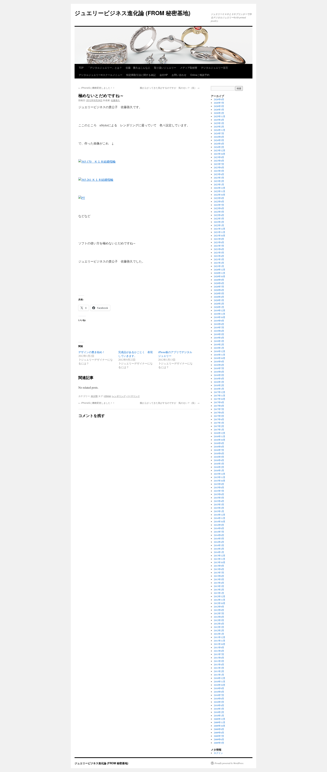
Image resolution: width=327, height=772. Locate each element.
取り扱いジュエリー (165, 67)
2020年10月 (219, 276)
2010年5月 (219, 701)
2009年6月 (219, 739)
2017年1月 (219, 429)
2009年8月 (219, 732)
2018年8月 (219, 364)
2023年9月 (219, 157)
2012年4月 (219, 623)
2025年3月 (219, 123)
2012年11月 (219, 599)
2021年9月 (219, 238)
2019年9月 (219, 320)
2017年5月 (219, 415)
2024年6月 (219, 136)
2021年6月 (219, 249)
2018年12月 (219, 351)
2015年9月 (219, 483)
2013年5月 (219, 579)
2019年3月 (219, 341)
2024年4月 (219, 143)
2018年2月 (219, 385)
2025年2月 (219, 126)
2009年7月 (219, 735)
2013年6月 (219, 575)
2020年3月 (219, 300)
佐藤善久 (115, 100)
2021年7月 (219, 245)
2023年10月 (219, 153)
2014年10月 (219, 521)
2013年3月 (219, 586)
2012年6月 (219, 616)
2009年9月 (219, 729)
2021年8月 (219, 242)
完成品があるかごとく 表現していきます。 (135, 354)
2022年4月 (219, 215)
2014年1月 (219, 552)
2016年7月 (219, 449)
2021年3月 (219, 259)
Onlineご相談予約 (199, 75)
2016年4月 (219, 460)
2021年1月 (219, 266)
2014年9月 (219, 524)
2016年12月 (219, 432)
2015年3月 (219, 504)
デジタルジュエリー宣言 (214, 67)
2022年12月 (219, 187)
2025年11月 (219, 116)
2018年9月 (219, 361)
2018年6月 (219, 371)
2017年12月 (219, 392)
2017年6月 (219, 412)
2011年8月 (219, 650)
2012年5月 (219, 620)
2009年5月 (219, 742)
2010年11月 (219, 681)
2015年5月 (219, 497)
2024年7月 (219, 133)
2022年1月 (219, 225)
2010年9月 (219, 688)
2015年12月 (219, 473)
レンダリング (119, 396)
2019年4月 (219, 337)
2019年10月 (219, 317)
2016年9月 (219, 443)
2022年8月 (219, 201)
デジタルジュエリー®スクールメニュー (100, 75)
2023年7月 (219, 163)
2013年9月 (219, 565)
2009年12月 (219, 718)
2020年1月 (219, 306)
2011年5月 (219, 660)
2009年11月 (219, 722)
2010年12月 (219, 678)
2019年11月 (219, 313)
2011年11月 (219, 640)
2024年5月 (219, 140)
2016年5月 (219, 456)
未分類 (94, 396)
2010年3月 (219, 708)
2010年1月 (219, 715)
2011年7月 (219, 654)
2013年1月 (219, 592)
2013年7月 (219, 572)
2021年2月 (219, 262)
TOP (81, 67)
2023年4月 (219, 174)
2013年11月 (219, 558)
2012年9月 (219, 606)
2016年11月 (219, 436)
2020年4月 (219, 296)
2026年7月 (219, 102)
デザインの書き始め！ (91, 352)
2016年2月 (219, 466)
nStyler (107, 396)
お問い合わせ (179, 75)
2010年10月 (219, 684)
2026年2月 (219, 112)
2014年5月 (219, 538)
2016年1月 (219, 470)
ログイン (218, 752)
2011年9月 (219, 647)
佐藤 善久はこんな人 (138, 67)
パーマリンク (133, 396)
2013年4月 (219, 582)
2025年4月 (219, 119)
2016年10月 (219, 439)
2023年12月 (219, 150)
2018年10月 (219, 358)
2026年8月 (219, 99)
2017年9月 (219, 402)
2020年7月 (219, 286)
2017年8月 (219, 405)
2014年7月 (219, 531)
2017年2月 (219, 426)
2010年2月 (219, 712)
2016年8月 (219, 446)
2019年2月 (219, 344)
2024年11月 (219, 129)
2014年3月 (219, 545)
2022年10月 (219, 194)
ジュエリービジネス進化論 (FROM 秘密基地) (132, 13)
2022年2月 (219, 221)
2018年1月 (219, 388)
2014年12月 (219, 514)
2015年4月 (219, 500)
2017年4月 (219, 419)
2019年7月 (219, 327)
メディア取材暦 (188, 67)
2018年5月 (219, 375)
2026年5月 (219, 106)
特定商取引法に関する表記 (141, 75)
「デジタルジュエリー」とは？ (104, 67)
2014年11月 (219, 518)
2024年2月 (219, 146)
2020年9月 (219, 279)
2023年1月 (219, 184)
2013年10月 (219, 562)
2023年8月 (219, 160)
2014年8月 (219, 528)
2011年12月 (219, 637)
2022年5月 (219, 211)
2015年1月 (219, 511)
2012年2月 (219, 630)
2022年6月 (219, 208)
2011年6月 (219, 657)
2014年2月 (219, 548)
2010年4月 (219, 705)
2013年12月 (219, 555)
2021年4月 (219, 255)
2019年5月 (219, 334)
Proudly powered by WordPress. (229, 763)
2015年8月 (219, 487)
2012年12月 (219, 596)
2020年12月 (219, 269)
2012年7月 (219, 613)
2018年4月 (219, 378)
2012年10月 (219, 603)
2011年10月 (219, 643)
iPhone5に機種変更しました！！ (96, 87)
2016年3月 (219, 463)
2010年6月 (219, 698)
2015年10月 (219, 480)
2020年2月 (219, 303)
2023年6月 (219, 167)
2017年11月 (219, 395)
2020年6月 (219, 289)
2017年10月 (219, 398)
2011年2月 (219, 671)
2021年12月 (219, 228)
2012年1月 (219, 633)
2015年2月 (219, 507)
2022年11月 (219, 191)
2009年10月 (219, 725)
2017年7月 (219, 409)
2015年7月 (219, 490)
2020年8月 (219, 283)
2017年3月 (219, 422)
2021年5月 (219, 252)
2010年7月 (219, 695)
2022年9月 (219, 198)
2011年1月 (219, 674)
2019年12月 (219, 310)
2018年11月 (219, 354)
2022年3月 (219, 218)
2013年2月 (219, 589)
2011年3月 (219, 667)
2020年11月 (219, 272)
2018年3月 (219, 381)
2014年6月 (219, 535)
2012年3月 (219, 626)
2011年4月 (219, 664)
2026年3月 (219, 109)
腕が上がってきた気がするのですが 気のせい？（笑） (169, 87)
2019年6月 (219, 330)
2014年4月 (219, 541)
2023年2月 (219, 181)
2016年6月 (219, 453)
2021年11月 (219, 232)
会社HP (164, 75)
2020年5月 (219, 293)
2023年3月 (219, 177)
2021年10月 (219, 235)
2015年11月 (219, 477)
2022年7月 (219, 204)
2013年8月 (219, 569)
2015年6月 (219, 494)
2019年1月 (219, 347)
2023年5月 (219, 170)
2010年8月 (219, 691)
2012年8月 (219, 609)
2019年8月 (219, 323)
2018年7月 (219, 368)
